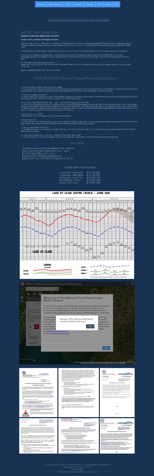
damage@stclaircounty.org (31, 57)
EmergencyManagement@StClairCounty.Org (77, 472)
